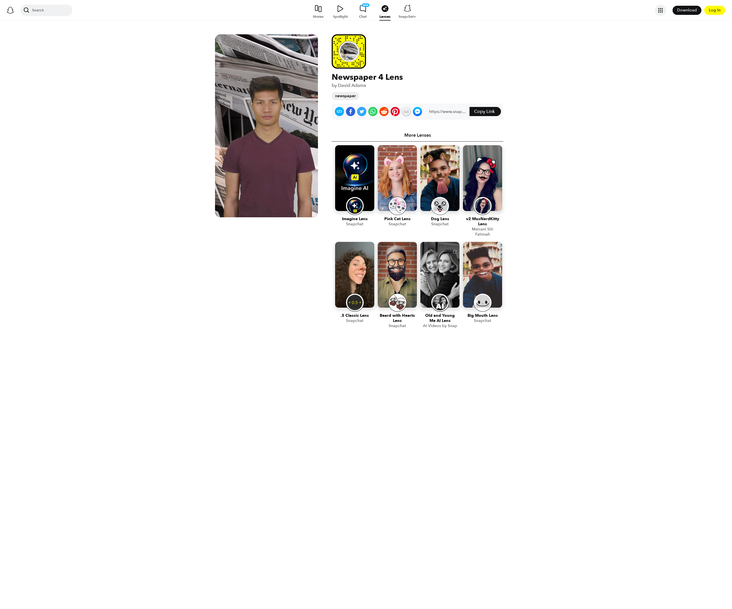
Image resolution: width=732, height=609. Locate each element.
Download (687, 10)
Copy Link (484, 111)
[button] (339, 111)
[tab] (417, 135)
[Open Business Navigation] (660, 10)
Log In (715, 10)
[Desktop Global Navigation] (10, 10)
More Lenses (417, 135)
